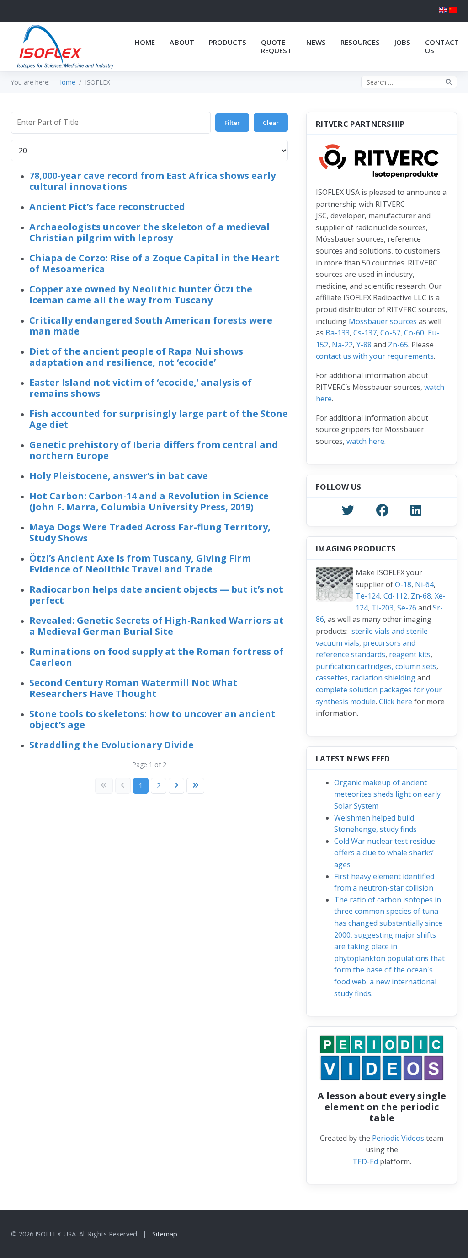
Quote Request (276, 46)
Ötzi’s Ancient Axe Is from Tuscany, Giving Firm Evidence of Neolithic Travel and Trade (140, 563)
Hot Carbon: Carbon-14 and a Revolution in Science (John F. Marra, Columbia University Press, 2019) (149, 501)
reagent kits (410, 654)
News (315, 42)
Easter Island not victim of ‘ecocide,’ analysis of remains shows (140, 388)
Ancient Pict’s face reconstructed (107, 206)
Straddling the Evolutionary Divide (111, 745)
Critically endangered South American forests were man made (150, 325)
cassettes (332, 678)
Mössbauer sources (383, 321)
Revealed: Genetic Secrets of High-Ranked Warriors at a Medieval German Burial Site (156, 625)
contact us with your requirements (375, 356)
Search (449, 82)
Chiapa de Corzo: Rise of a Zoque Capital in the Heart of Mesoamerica (154, 263)
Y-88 (364, 345)
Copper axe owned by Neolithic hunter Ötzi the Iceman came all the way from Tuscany (140, 294)
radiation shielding (383, 678)
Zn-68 (421, 596)
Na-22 (342, 345)
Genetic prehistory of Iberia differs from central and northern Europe (153, 450)
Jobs (402, 42)
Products (227, 42)
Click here (395, 701)
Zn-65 (398, 345)
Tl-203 (383, 608)
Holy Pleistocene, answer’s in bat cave (118, 476)
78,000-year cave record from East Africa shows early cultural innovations (152, 181)
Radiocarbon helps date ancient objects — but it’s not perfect (156, 594)
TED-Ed (365, 1161)
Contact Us (442, 46)
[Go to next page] (176, 786)
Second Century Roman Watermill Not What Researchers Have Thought (133, 688)
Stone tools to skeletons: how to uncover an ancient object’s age (152, 719)
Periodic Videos (398, 1138)
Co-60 (414, 333)
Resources (360, 42)
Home (145, 42)
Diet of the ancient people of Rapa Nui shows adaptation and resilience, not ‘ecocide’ (136, 356)
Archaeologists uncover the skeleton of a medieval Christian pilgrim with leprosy (149, 232)
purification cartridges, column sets (376, 666)
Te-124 (368, 596)
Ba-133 (337, 333)
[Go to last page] (195, 786)
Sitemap (164, 1233)
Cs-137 (365, 333)
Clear (271, 123)
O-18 (403, 584)
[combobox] (409, 82)
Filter (232, 123)
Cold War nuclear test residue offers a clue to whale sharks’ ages (384, 852)
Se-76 (406, 608)
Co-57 (390, 333)
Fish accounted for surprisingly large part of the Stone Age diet (158, 419)
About (182, 42)
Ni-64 (424, 584)
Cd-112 (395, 596)
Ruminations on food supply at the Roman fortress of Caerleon (156, 657)
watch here (365, 441)
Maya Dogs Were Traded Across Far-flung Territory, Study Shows (150, 532)
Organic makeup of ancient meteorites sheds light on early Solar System (387, 794)
